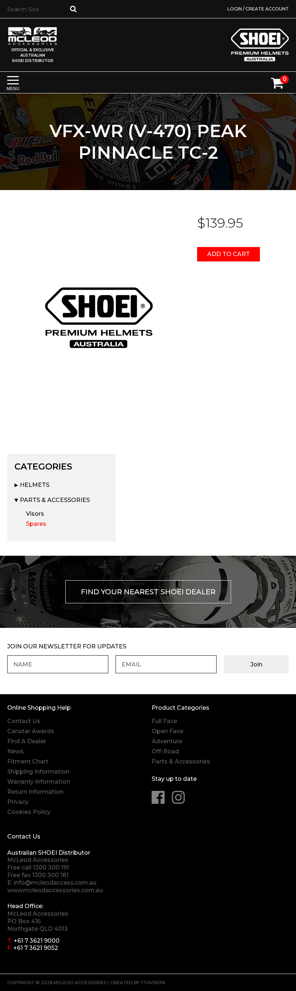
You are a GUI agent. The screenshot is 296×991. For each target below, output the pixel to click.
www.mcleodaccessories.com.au (55, 890)
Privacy (18, 801)
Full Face (164, 721)
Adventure (167, 741)
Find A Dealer (26, 741)
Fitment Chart (27, 761)
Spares (36, 523)
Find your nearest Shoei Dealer (148, 591)
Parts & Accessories (55, 500)
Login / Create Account (258, 9)
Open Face (167, 731)
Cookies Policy (29, 812)
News (15, 751)
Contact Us (23, 721)
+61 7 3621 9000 (37, 940)
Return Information (35, 791)
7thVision (152, 982)
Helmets (34, 484)
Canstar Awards (30, 731)
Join (256, 664)
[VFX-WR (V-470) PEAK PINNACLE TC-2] (99, 317)
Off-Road (165, 751)
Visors (35, 513)
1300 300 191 (51, 867)
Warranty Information (38, 781)
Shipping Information (38, 771)
